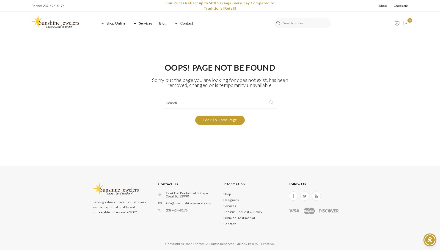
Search (278, 23)
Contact (229, 224)
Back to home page (220, 119)
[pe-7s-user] (397, 24)
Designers (231, 200)
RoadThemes (195, 244)
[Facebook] (293, 196)
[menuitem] (112, 23)
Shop (383, 5)
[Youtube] (316, 196)
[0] (406, 23)
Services (229, 206)
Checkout (401, 5)
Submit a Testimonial (239, 218)
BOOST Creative (261, 244)
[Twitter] (304, 196)
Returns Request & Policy (242, 212)
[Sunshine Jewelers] (55, 21)
